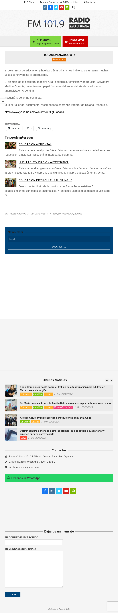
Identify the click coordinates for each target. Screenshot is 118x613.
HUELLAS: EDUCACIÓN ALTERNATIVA (44, 162)
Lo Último (38, 394)
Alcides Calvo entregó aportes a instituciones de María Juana (55, 417)
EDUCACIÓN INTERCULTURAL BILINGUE (45, 180)
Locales (48, 394)
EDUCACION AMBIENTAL (35, 144)
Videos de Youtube (63, 407)
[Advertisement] (59, 283)
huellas (78, 213)
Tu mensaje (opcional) (20, 549)
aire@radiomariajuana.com (24, 467)
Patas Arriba (59, 59)
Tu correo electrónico (21, 537)
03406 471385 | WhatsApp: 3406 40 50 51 (32, 461)
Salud (23, 438)
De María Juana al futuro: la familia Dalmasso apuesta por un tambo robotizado (65, 403)
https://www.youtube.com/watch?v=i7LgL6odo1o (35, 112)
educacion (67, 213)
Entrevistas (26, 394)
